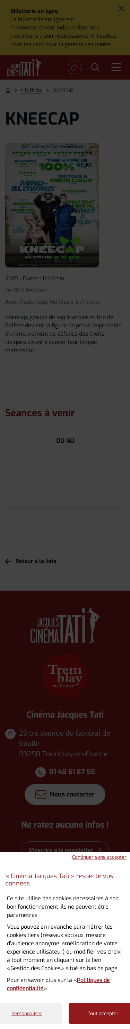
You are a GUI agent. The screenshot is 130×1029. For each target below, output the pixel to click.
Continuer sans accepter (99, 857)
